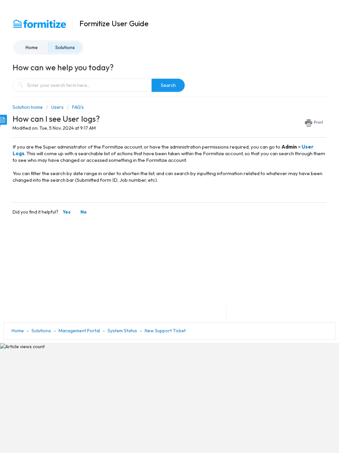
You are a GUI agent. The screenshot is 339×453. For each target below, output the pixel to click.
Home (31, 47)
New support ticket (165, 331)
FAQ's (78, 107)
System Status (122, 331)
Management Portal (79, 331)
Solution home (28, 107)
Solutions (65, 47)
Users (57, 107)
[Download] (157, 141)
